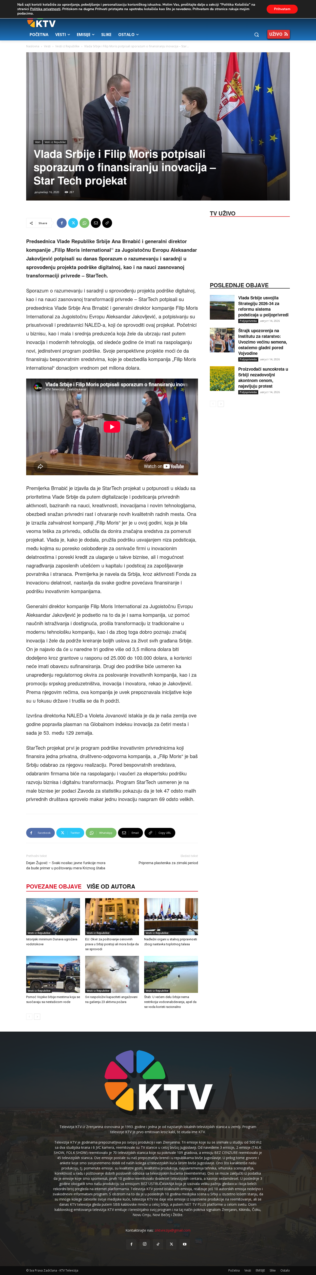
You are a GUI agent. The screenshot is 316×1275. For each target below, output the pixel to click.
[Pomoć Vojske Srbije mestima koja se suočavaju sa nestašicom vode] (53, 974)
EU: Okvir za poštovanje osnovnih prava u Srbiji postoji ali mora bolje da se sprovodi (112, 944)
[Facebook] (62, 223)
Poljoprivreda (248, 321)
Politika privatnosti (45, 9)
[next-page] (37, 1017)
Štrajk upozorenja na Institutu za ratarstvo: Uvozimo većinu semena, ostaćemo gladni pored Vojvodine (262, 342)
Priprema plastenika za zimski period (168, 863)
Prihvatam (282, 9)
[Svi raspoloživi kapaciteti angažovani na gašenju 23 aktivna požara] (112, 974)
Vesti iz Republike (67, 46)
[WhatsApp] (84, 223)
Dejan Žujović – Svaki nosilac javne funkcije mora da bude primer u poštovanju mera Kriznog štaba (65, 865)
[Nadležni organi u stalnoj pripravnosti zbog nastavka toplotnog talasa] (171, 916)
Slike (273, 1270)
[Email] (96, 223)
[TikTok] (158, 1244)
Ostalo (285, 1270)
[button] (256, 34)
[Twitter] (73, 223)
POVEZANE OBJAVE (53, 886)
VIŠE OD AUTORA (111, 886)
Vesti (47, 46)
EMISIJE (260, 1270)
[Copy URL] (107, 223)
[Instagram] (145, 1244)
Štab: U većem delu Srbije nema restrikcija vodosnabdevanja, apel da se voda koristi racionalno (170, 1002)
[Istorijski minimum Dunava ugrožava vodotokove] (53, 916)
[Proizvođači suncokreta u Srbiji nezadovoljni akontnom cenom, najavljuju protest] (222, 378)
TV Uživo (223, 212)
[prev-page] (29, 1017)
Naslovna (32, 46)
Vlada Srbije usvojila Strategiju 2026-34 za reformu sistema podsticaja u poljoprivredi (263, 306)
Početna (234, 1270)
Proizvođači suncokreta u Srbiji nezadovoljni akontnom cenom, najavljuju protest (263, 377)
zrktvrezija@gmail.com (173, 1230)
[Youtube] (185, 1244)
